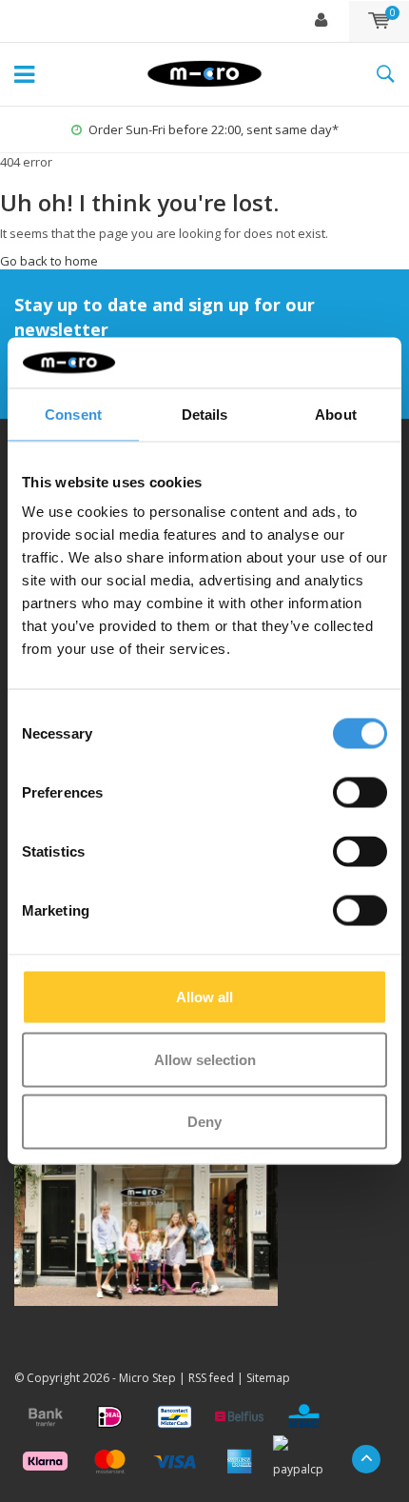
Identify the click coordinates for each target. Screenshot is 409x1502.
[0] (379, 21)
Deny (204, 1122)
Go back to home (49, 260)
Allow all (204, 997)
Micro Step (147, 1378)
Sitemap (268, 1378)
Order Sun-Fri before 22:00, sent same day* (213, 129)
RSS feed (211, 1378)
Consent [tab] (73, 413)
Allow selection (205, 1059)
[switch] (360, 793)
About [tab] (336, 413)
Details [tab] (205, 413)
